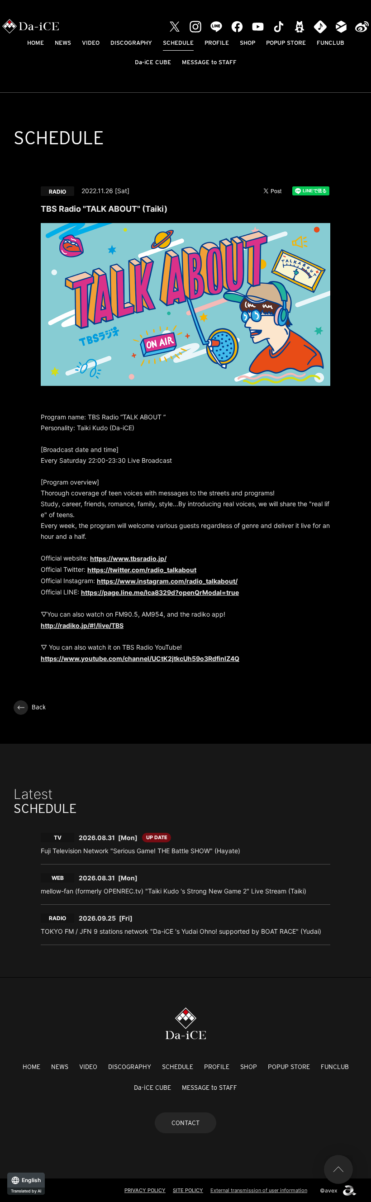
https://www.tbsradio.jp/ (128, 558)
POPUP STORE (286, 42)
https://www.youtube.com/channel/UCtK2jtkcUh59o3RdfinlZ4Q (140, 658)
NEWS (63, 42)
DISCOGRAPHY (131, 42)
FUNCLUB (330, 42)
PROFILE (217, 42)
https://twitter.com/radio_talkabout (141, 570)
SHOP (247, 42)
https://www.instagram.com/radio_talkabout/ (167, 581)
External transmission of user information (258, 1190)
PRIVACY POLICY (145, 1190)
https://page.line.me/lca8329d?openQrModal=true (160, 592)
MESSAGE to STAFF (209, 62)
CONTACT (185, 1122)
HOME (35, 42)
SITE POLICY (188, 1190)
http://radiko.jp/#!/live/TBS (82, 625)
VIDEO (91, 42)
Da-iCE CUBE (153, 62)
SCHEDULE (178, 42)
